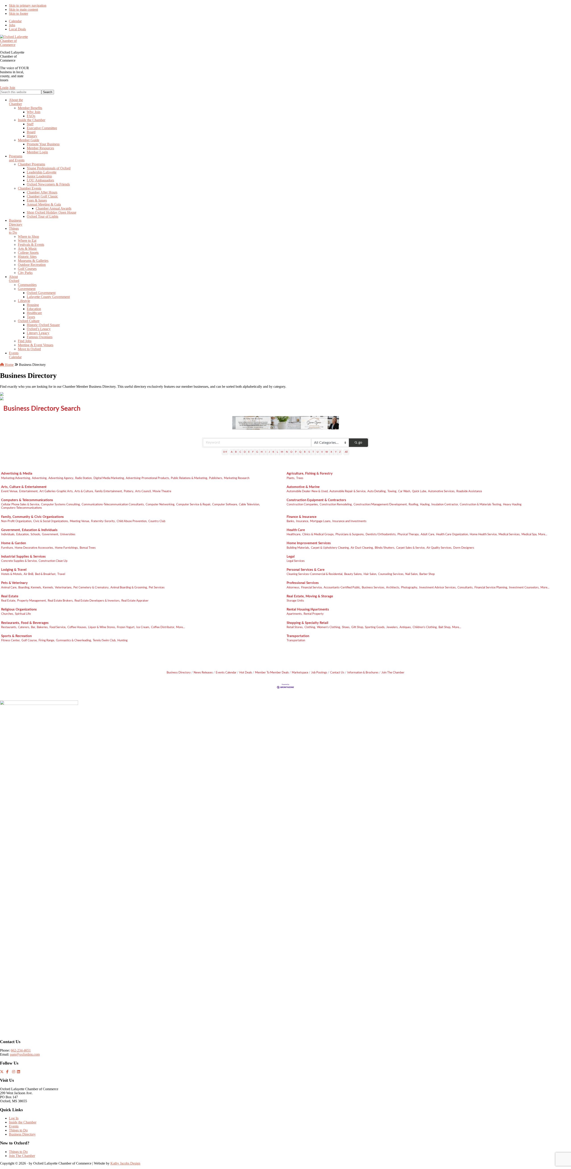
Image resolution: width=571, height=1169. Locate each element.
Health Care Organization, (452, 534)
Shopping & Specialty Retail (307, 623)
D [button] (245, 452)
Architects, (393, 587)
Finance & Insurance (302, 517)
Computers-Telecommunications (21, 507)
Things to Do (18, 1130)
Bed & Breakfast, (45, 574)
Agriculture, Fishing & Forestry (310, 473)
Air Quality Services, (439, 547)
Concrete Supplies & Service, (19, 561)
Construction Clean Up (53, 561)
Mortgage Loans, (320, 521)
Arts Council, (143, 491)
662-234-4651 (21, 1050)
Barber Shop (427, 574)
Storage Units (295, 600)
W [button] (326, 452)
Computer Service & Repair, (193, 504)
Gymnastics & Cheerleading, (74, 640)
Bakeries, (42, 627)
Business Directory (179, 672)
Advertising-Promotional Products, (148, 478)
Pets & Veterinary (14, 583)
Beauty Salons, (353, 574)
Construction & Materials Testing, (481, 504)
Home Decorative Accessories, (34, 547)
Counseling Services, (391, 574)
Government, (50, 534)
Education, (22, 534)
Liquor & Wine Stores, (102, 627)
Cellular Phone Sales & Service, (20, 504)
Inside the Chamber (22, 1122)
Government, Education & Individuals (29, 530)
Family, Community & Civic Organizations (32, 517)
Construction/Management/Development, (381, 504)
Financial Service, (312, 587)
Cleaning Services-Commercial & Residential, (315, 574)
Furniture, (7, 547)
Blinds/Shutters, (385, 547)
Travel (61, 574)
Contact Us (337, 672)
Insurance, (302, 521)
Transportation (298, 636)
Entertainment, (28, 491)
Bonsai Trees (88, 547)
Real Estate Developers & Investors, (97, 600)
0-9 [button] (225, 452)
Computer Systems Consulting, (61, 504)
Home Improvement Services (309, 543)
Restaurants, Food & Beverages (25, 623)
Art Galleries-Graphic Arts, (56, 491)
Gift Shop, (357, 627)
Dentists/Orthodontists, (381, 534)
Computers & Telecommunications (27, 500)
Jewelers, (392, 627)
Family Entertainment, (109, 491)
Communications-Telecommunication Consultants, (113, 504)
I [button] (265, 452)
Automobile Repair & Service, (347, 491)
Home (9, 365)
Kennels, (48, 587)
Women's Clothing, (329, 627)
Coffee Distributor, (163, 627)
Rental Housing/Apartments (308, 609)
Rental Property (314, 614)
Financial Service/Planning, (491, 587)
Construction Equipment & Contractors (316, 500)
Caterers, (24, 627)
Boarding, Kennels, (30, 587)
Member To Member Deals (272, 672)
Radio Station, (83, 478)
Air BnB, (29, 574)
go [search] (360, 442)
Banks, (291, 521)
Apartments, (294, 614)
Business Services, (373, 587)
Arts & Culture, (84, 491)
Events (14, 1126)
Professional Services (303, 583)
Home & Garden (13, 543)
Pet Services (157, 587)
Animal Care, (9, 587)
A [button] (231, 452)
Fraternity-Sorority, (103, 521)
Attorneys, (293, 587)
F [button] (253, 452)
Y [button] (336, 452)
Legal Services (296, 561)
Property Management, (32, 600)
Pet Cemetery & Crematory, (91, 587)
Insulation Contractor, (445, 504)
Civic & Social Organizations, (51, 521)
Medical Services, (509, 534)
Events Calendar (226, 672)
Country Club (156, 521)
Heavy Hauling (512, 504)
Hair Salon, (370, 574)
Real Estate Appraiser (135, 600)
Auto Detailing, (376, 491)
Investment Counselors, (524, 587)
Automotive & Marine (303, 487)
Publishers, (216, 478)
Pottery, (129, 491)
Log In (14, 1118)
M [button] (282, 452)
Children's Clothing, (425, 627)
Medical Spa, (529, 534)
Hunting (122, 640)
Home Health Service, (483, 534)
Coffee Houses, (77, 627)
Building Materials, (298, 547)
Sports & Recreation (16, 636)
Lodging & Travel (14, 569)
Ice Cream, (143, 627)
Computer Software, (225, 504)
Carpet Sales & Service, (410, 547)
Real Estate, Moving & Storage (310, 596)
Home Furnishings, (67, 547)
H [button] (262, 452)
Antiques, (405, 627)
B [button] (236, 452)
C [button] (240, 452)
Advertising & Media (16, 473)
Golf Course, (29, 640)
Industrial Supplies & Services (23, 556)
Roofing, (414, 504)
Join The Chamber (392, 672)
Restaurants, (9, 627)
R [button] (305, 452)
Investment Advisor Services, (437, 587)
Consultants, (465, 587)
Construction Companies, (303, 504)
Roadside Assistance (469, 491)
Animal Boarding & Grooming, (129, 587)
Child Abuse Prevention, (132, 521)
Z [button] (340, 452)
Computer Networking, (160, 504)
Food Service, (58, 627)
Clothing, (310, 627)
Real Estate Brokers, (60, 600)
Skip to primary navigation (27, 5)
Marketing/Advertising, (16, 478)
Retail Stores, (295, 627)
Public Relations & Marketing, (189, 478)
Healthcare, (294, 534)
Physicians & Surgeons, (349, 534)
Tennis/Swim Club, (104, 640)
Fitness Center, (10, 640)
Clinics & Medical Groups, (318, 534)
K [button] (273, 452)
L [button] (277, 452)
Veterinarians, (63, 587)
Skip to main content (23, 9)
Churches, (7, 614)
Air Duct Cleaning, (362, 547)
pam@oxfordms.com (25, 1054)
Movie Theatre (162, 491)
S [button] (309, 452)
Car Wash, (404, 491)
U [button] (318, 452)
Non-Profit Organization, (16, 521)
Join (12, 88)
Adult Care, (428, 534)
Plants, (291, 478)
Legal (291, 556)
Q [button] (300, 452)
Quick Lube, (419, 491)
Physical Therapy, (408, 534)
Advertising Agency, (61, 478)
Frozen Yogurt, (126, 627)
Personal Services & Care (306, 569)
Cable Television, (249, 504)
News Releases (203, 672)
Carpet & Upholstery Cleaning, (330, 547)
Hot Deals (245, 672)
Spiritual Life (23, 614)
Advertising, (39, 478)
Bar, (33, 627)
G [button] (257, 452)
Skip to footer (18, 13)
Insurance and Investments (349, 521)
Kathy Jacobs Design (125, 1163)
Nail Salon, (411, 574)
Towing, (392, 491)
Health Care (296, 530)
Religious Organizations (19, 609)
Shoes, (346, 627)
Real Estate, (8, 600)
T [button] (313, 452)
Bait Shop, (445, 627)
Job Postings (319, 672)
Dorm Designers (463, 547)
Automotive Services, (441, 491)
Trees (299, 478)
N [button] (287, 452)
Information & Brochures (363, 672)
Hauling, (425, 504)
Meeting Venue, (80, 521)
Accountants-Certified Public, (342, 587)
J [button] (269, 452)
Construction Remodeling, (336, 504)
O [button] (291, 452)
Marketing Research (236, 478)
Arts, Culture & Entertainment (24, 487)
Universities (67, 534)
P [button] (296, 452)
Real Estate (9, 596)
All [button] (346, 452)
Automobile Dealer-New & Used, (307, 491)
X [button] (331, 452)
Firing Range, (47, 640)
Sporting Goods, (375, 627)
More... (542, 534)
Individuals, (8, 534)
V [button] (322, 452)
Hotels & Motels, (12, 574)
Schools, (36, 534)
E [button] (249, 452)
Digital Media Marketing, (109, 478)
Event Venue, (9, 491)
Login (4, 88)
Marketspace (300, 672)
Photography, (409, 587)
